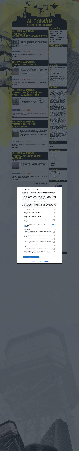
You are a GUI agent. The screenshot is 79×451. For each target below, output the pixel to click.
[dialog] (39, 225)
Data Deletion (32, 261)
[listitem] (39, 209)
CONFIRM (31, 257)
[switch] (53, 212)
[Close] (59, 190)
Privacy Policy (46, 261)
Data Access (39, 261)
